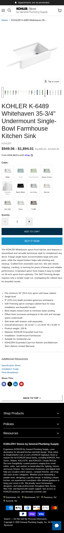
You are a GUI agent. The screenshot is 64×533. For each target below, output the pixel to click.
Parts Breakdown (10, 372)
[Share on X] (9, 384)
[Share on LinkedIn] (15, 384)
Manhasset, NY (31, 497)
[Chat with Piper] (56, 525)
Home (5, 20)
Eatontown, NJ (13, 497)
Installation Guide (10, 369)
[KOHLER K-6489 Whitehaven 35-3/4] (2, 92)
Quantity (6, 215)
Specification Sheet (11, 365)
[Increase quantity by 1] (29, 221)
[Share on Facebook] (4, 384)
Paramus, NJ (50, 497)
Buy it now (32, 241)
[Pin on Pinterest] (21, 384)
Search (7, 519)
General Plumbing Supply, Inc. (34, 522)
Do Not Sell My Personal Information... (31, 519)
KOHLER (6, 143)
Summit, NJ (11, 501)
